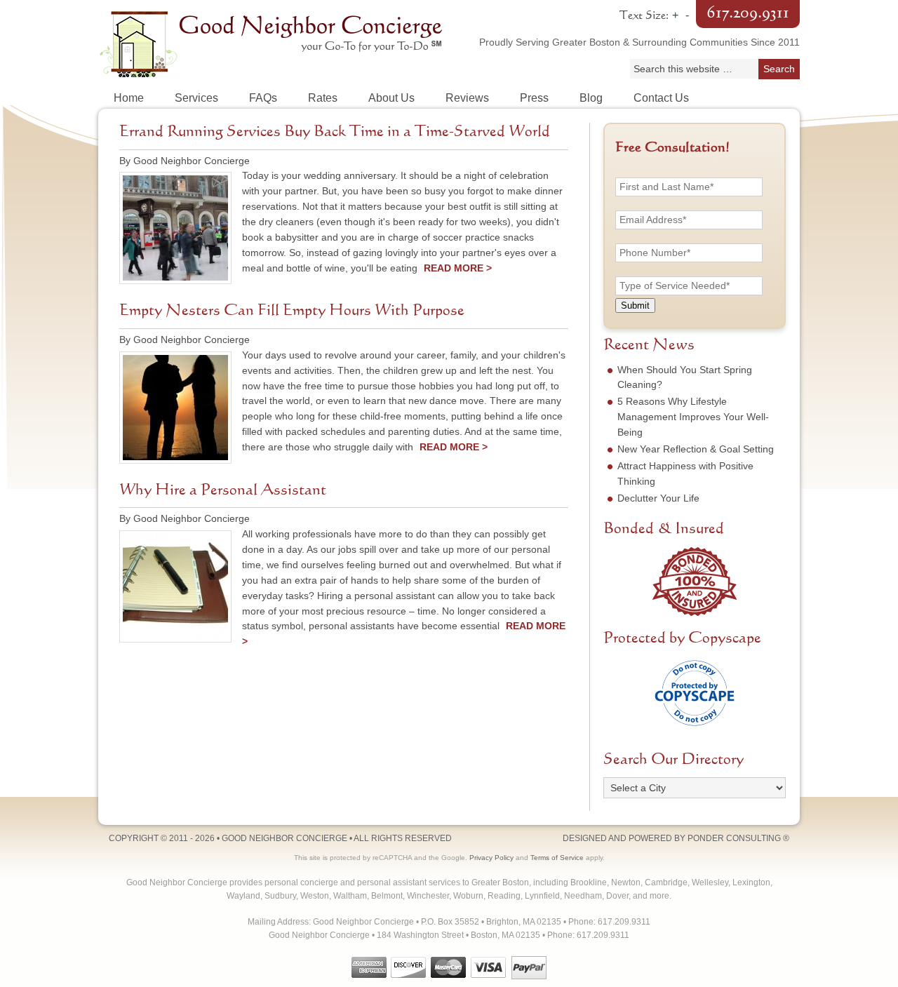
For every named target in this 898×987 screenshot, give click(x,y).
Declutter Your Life (658, 498)
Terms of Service (557, 857)
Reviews (467, 98)
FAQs (263, 98)
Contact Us (661, 98)
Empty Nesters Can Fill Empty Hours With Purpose (291, 310)
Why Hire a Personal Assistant (222, 490)
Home (129, 98)
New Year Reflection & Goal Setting (695, 449)
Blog (591, 98)
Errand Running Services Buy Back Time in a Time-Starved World (334, 132)
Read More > (458, 268)
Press (534, 98)
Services (196, 98)
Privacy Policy (491, 857)
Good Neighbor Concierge (273, 42)
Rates (322, 98)
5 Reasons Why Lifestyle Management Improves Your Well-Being (693, 417)
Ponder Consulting (734, 838)
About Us (391, 98)
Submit (635, 305)
